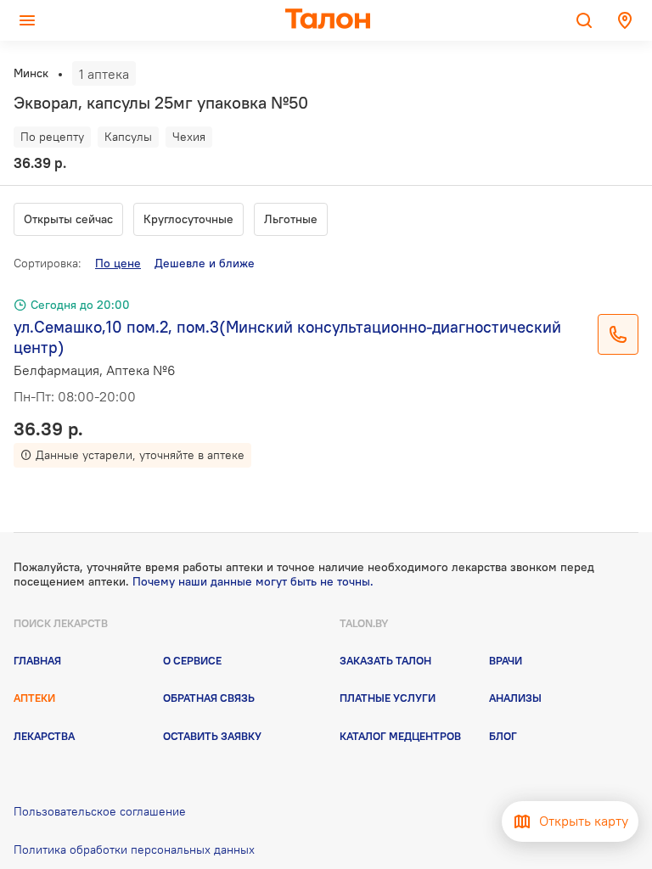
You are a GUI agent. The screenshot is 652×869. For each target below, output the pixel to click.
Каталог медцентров (400, 736)
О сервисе (192, 660)
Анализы (515, 697)
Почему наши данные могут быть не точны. (253, 581)
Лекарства (44, 736)
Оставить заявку (212, 736)
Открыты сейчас (68, 219)
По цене (118, 263)
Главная (37, 660)
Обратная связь (209, 697)
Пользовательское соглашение (100, 811)
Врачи (505, 660)
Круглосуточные (188, 219)
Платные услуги (388, 697)
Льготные (291, 219)
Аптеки (34, 697)
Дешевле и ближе (205, 263)
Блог (503, 736)
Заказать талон (385, 660)
